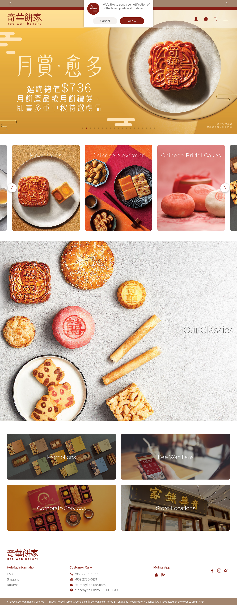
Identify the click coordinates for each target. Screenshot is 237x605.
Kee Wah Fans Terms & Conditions (108, 601)
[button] (82, 128)
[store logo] (24, 19)
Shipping (13, 579)
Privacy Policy (56, 601)
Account (196, 19)
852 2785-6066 (87, 573)
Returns (12, 584)
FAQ (10, 573)
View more (46, 217)
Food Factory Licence (142, 601)
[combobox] (215, 19)
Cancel (105, 21)
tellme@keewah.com (90, 584)
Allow (132, 21)
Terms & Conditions (76, 601)
